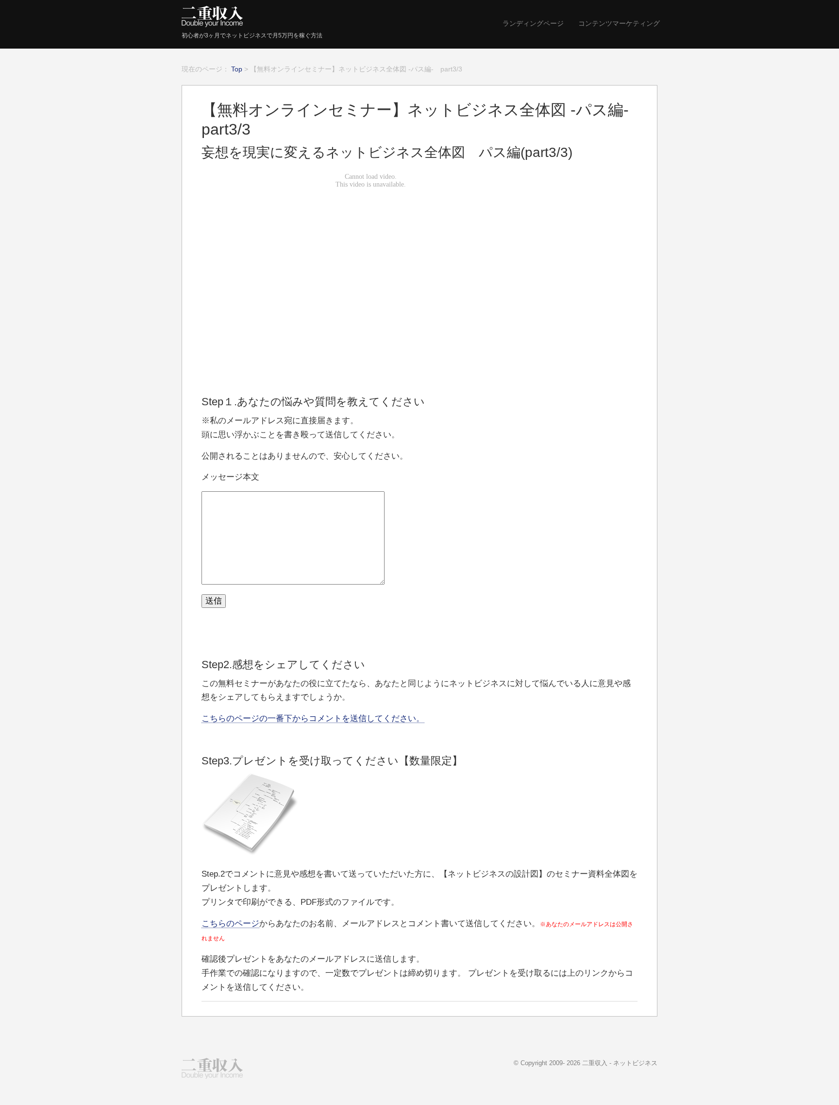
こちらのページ (230, 923)
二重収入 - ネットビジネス (619, 1063)
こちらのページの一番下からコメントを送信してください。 (312, 718)
